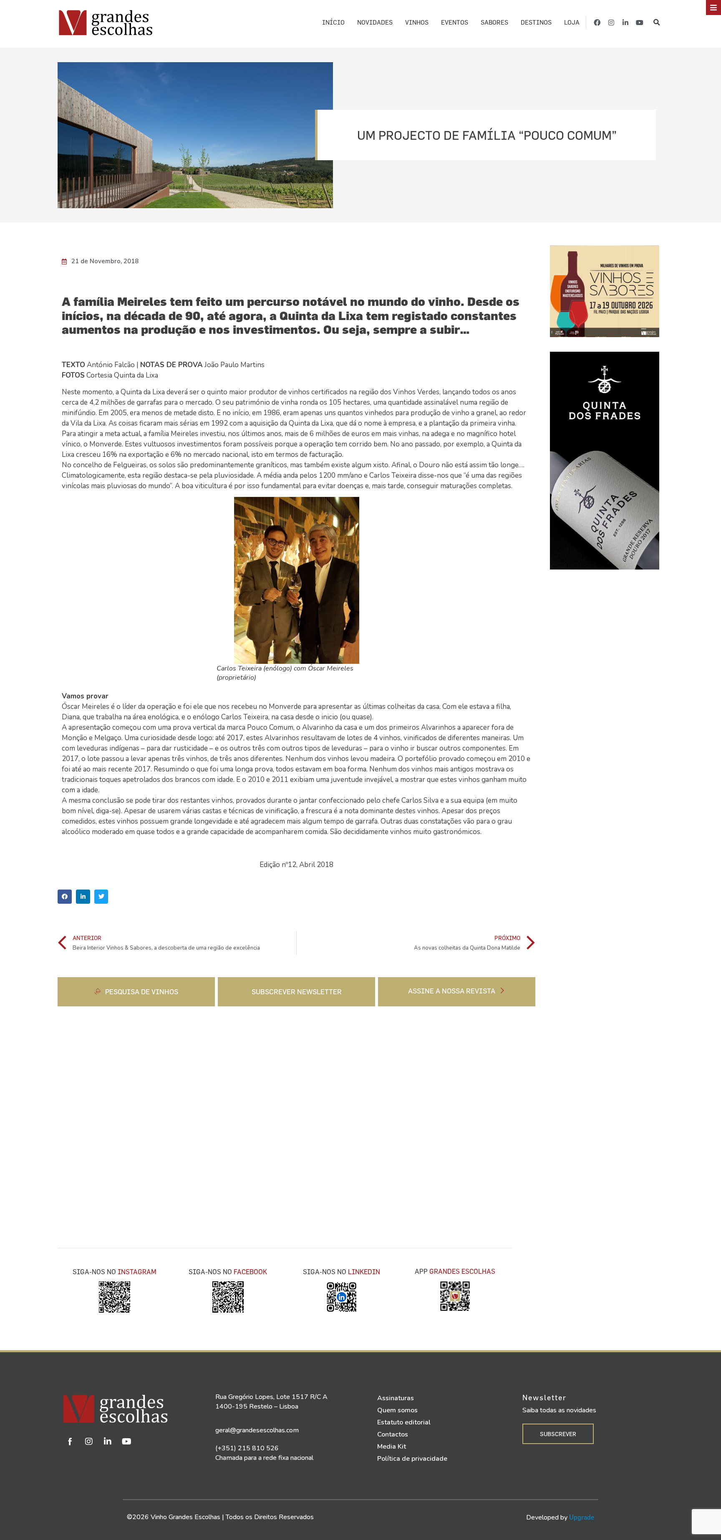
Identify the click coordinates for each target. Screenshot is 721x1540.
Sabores (494, 22)
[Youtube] (639, 22)
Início (333, 22)
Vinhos (417, 22)
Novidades (375, 22)
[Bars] (713, 7)
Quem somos (397, 1410)
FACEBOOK (250, 1271)
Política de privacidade (412, 1458)
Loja (572, 22)
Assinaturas (395, 1398)
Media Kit (391, 1446)
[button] (656, 22)
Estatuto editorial (404, 1422)
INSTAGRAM (137, 1271)
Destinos (536, 22)
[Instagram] (611, 22)
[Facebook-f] (597, 22)
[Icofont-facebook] (70, 1441)
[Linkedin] (107, 1441)
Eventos (454, 22)
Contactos (392, 1434)
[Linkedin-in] (625, 22)
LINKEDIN (364, 1271)
